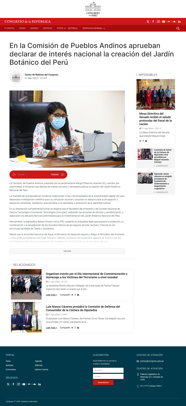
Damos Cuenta (41, 369)
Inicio (8, 361)
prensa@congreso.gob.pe (152, 361)
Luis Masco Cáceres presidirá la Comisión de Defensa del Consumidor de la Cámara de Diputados (83, 308)
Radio (22, 28)
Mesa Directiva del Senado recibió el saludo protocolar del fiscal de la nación (155, 119)
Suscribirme (103, 382)
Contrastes (11, 369)
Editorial (73, 28)
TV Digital (9, 28)
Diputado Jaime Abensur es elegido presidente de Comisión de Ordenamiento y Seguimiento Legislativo (163, 181)
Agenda (34, 28)
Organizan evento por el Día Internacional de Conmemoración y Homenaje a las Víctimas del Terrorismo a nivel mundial (86, 275)
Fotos (60, 28)
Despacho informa (92, 28)
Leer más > (51, 294)
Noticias (47, 28)
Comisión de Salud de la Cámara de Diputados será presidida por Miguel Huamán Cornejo (162, 156)
